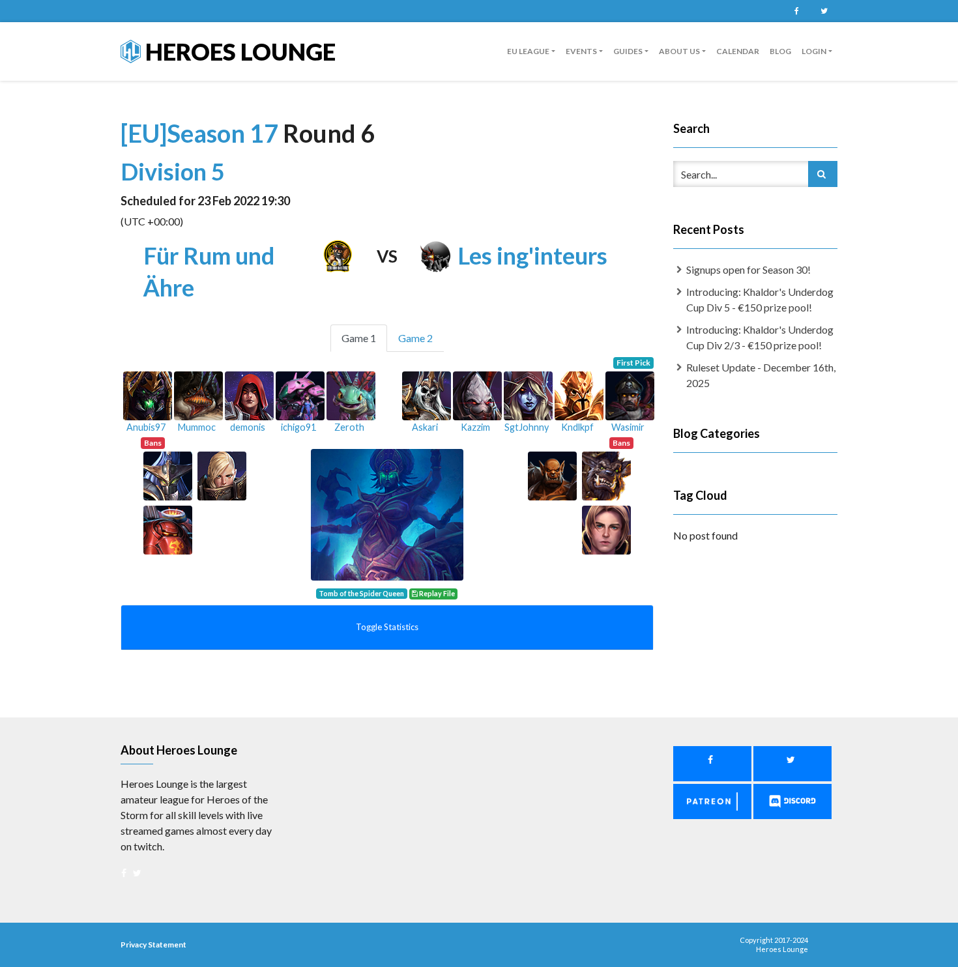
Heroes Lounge (238, 51)
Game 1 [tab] (358, 338)
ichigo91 (298, 427)
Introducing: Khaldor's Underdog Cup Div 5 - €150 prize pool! (760, 299)
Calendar (737, 51)
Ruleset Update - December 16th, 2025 (760, 375)
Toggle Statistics (387, 627)
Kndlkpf (577, 427)
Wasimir (628, 427)
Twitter (823, 11)
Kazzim (475, 427)
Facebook (796, 11)
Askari (425, 427)
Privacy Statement (153, 944)
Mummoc (197, 427)
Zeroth (349, 427)
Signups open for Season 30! (748, 269)
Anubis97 (146, 427)
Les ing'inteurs (532, 255)
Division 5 (173, 171)
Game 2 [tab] (415, 338)
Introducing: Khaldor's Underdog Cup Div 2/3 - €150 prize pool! (760, 337)
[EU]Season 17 (202, 133)
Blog (780, 51)
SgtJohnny (526, 427)
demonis (247, 427)
